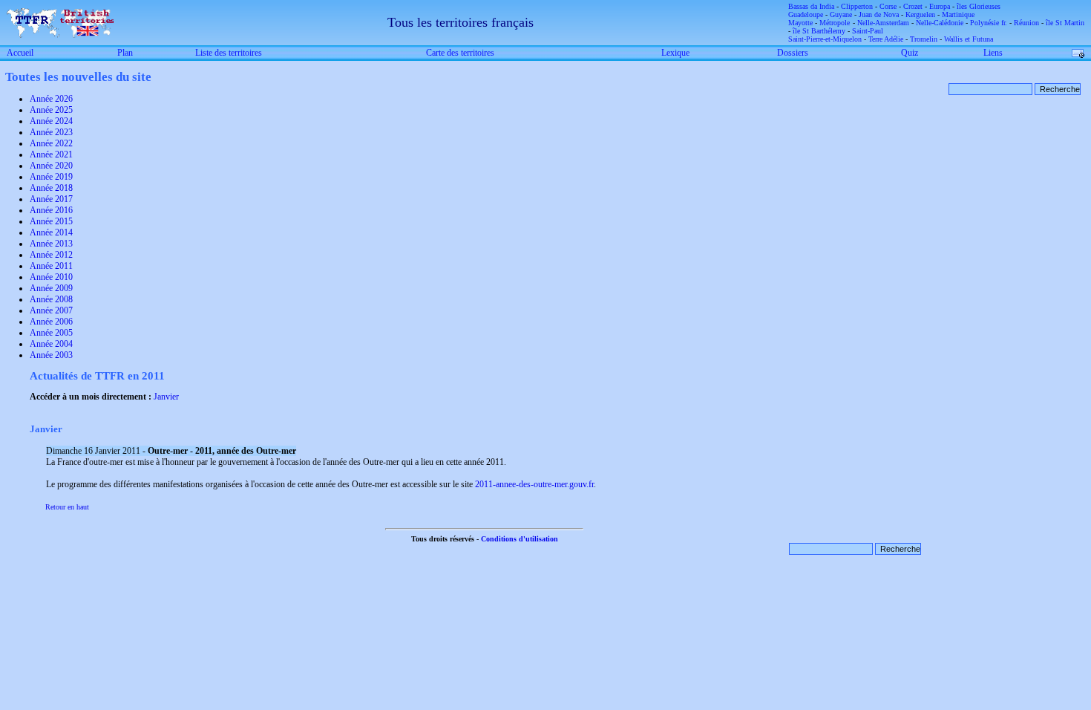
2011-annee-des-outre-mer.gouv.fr (534, 484)
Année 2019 (51, 177)
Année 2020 (51, 165)
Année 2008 (51, 299)
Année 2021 (51, 154)
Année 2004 (51, 344)
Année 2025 (51, 110)
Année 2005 (51, 333)
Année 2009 (51, 288)
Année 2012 (51, 255)
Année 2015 (51, 221)
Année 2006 (51, 321)
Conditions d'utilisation (519, 539)
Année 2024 (51, 121)
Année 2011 (51, 266)
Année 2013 (51, 243)
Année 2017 (51, 199)
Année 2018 (51, 188)
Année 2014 (51, 232)
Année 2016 (51, 210)
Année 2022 (51, 143)
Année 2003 (51, 355)
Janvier (166, 396)
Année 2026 (51, 99)
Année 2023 (51, 132)
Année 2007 (51, 310)
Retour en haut (67, 507)
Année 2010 (51, 277)
